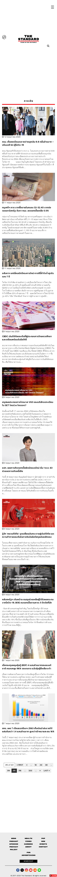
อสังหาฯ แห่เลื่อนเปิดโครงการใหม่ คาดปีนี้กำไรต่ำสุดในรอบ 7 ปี (28, 275)
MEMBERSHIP (28, 861)
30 (46, 764)
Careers (28, 844)
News (13, 838)
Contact (43, 847)
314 (8, 770)
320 (30, 770)
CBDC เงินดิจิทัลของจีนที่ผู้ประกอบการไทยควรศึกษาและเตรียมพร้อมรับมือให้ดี (27, 338)
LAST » (47, 770)
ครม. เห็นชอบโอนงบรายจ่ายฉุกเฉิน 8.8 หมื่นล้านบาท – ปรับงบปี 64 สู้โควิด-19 (28, 143)
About (28, 847)
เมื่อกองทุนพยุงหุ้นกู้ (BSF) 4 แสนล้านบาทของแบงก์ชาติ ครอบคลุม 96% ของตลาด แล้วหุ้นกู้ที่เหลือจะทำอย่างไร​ (26, 667)
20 (41, 764)
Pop (43, 838)
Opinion (13, 844)
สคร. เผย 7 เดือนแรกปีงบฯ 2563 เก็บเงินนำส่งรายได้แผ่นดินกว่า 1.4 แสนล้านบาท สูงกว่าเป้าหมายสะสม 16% (28, 730)
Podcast (13, 841)
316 (20, 770)
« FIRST (20, 764)
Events (43, 844)
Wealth (28, 838)
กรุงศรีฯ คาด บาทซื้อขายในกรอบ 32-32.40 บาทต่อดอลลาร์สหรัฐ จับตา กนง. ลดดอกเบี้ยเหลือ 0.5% (26, 209)
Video (28, 841)
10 (36, 764)
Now (43, 841)
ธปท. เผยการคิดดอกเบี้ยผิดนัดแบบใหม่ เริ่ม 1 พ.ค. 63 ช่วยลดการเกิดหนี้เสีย (27, 469)
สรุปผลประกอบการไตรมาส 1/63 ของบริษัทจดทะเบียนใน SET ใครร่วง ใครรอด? (27, 404)
